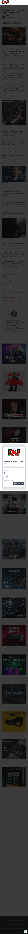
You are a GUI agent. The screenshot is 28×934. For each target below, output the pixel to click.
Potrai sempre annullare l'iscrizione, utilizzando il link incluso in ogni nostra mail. (13, 480)
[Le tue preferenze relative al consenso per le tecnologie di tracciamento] (25, 931)
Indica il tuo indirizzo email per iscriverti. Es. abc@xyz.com (12, 470)
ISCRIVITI (17, 483)
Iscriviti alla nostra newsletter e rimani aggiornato (13, 462)
